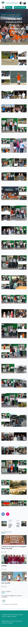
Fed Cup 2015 (5, 583)
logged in (13, 595)
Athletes (4, 566)
